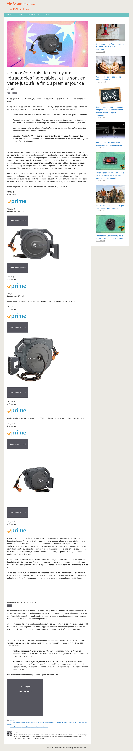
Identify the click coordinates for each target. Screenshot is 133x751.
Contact (47, 15)
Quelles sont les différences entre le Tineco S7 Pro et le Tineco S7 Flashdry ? (110, 47)
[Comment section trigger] (9, 605)
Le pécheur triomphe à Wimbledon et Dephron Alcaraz (29, 727)
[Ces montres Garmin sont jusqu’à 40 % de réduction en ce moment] (110, 231)
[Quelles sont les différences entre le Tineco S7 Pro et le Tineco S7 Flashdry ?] (110, 40)
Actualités (32, 15)
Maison (12, 720)
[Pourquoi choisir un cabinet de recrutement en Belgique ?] (110, 72)
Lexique (20, 15)
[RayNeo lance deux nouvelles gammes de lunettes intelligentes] (110, 138)
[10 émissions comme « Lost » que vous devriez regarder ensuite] (110, 201)
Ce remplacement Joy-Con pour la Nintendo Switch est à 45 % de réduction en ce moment (110, 175)
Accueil (9, 15)
